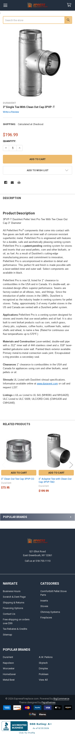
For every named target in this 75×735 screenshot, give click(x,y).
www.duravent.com (47, 383)
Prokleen (43, 674)
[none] (37, 63)
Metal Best (9, 679)
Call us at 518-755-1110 (37, 560)
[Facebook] (5, 182)
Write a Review (11, 111)
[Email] (12, 182)
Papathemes (48, 702)
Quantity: (9, 141)
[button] (37, 170)
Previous (4, 465)
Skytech (43, 662)
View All (43, 679)
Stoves (44, 606)
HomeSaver (9, 674)
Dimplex (43, 668)
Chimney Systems (50, 612)
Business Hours (11, 591)
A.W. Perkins (45, 657)
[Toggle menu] (5, 5)
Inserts (44, 600)
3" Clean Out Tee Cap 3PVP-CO (17, 478)
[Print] (19, 182)
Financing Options (13, 608)
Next (71, 465)
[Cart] (70, 5)
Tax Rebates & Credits (15, 628)
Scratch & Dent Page (14, 596)
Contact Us (9, 613)
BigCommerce (61, 698)
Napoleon (8, 662)
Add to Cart (19, 472)
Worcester (8, 668)
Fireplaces (46, 617)
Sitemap (7, 634)
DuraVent (8, 657)
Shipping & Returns (13, 602)
